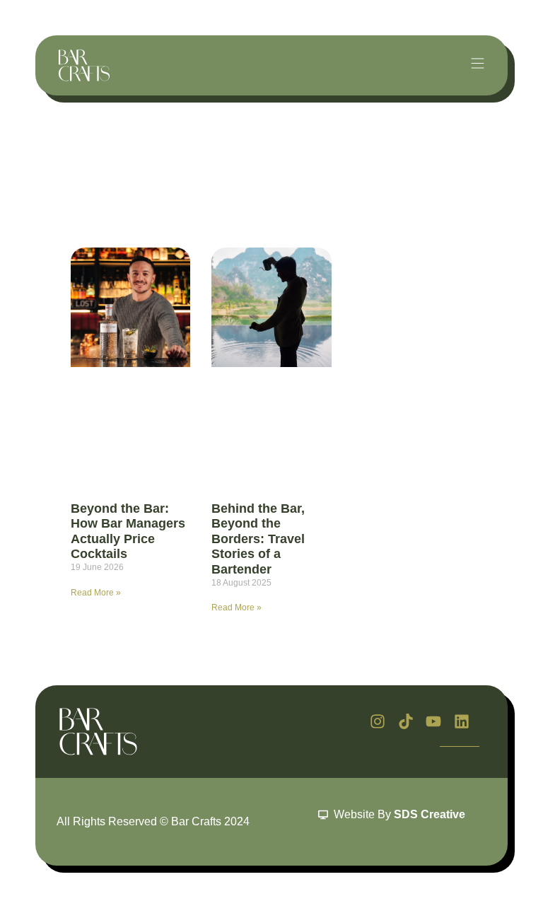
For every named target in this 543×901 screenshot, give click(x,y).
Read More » (96, 593)
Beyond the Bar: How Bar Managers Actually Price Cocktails (128, 531)
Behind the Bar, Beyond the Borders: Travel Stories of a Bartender (258, 538)
